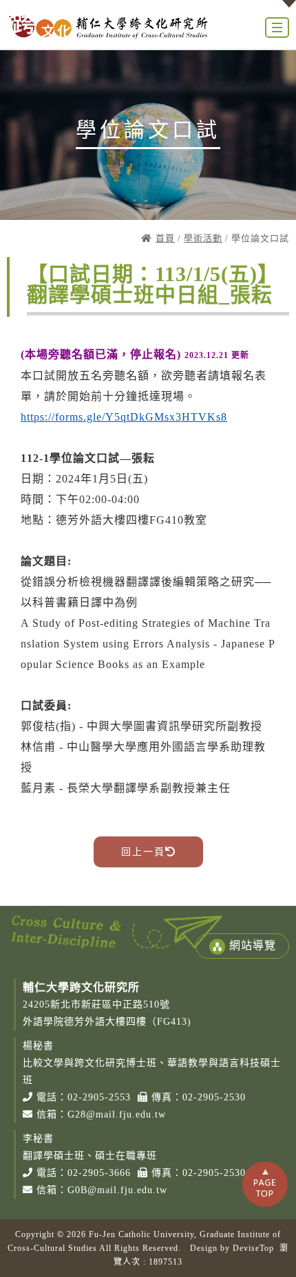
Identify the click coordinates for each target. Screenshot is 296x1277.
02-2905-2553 (99, 1097)
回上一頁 (143, 852)
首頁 (165, 238)
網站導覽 (252, 945)
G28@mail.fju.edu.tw (116, 1114)
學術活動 (203, 238)
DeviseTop (253, 1248)
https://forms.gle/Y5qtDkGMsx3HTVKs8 (124, 417)
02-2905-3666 (99, 1173)
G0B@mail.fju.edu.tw (117, 1190)
